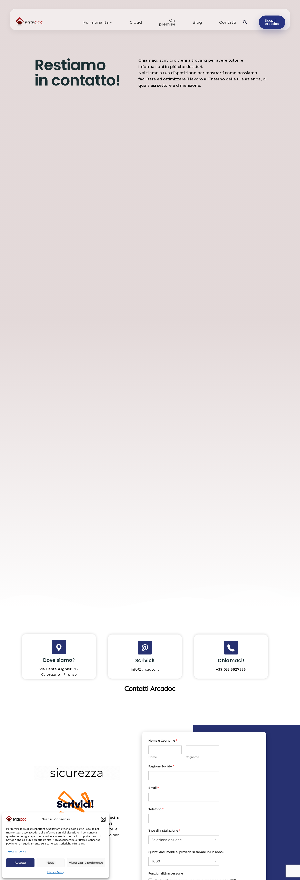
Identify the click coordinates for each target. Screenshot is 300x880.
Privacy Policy (55, 872)
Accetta (20, 862)
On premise (167, 22)
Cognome (192, 757)
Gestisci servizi (17, 851)
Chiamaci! (231, 660)
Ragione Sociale (161, 766)
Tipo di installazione (164, 830)
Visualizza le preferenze (86, 862)
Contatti (227, 22)
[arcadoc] (47, 22)
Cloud (136, 22)
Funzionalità (96, 22)
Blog (197, 22)
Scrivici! (144, 660)
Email (153, 788)
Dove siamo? (59, 660)
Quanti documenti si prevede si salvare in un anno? (186, 852)
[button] (103, 819)
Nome (152, 757)
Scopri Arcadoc (272, 22)
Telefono (155, 809)
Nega (50, 862)
